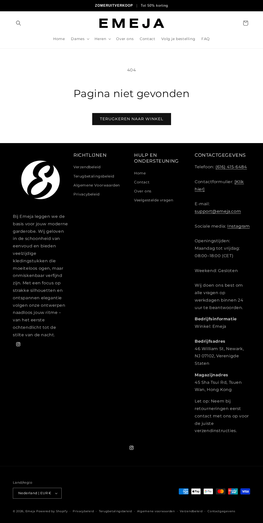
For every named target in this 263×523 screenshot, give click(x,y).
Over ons (143, 191)
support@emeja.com (218, 211)
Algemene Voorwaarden (96, 185)
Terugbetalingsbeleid (93, 176)
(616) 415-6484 (231, 166)
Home (140, 173)
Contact (141, 182)
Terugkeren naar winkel (131, 118)
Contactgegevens (221, 511)
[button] (18, 23)
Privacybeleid (86, 194)
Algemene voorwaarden (156, 511)
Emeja (30, 511)
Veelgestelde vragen (153, 200)
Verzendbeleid (87, 167)
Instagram (238, 226)
